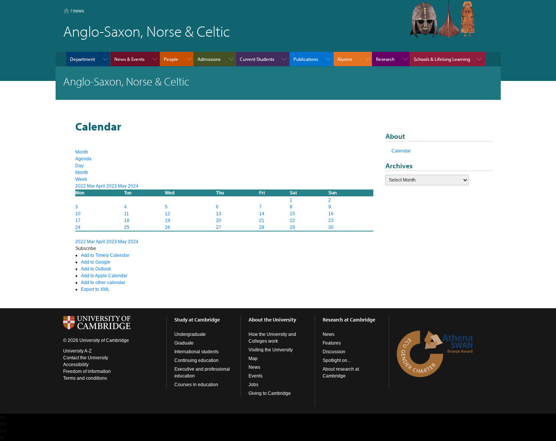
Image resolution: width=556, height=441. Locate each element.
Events (255, 376)
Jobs (253, 384)
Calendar (401, 151)
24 (78, 227)
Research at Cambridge (349, 319)
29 (292, 227)
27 (218, 227)
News (254, 367)
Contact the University (85, 357)
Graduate (184, 343)
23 (331, 220)
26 (167, 227)
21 (261, 220)
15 (292, 213)
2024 (133, 186)
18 (126, 220)
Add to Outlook (96, 269)
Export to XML (95, 289)
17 (78, 220)
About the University (272, 319)
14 (261, 213)
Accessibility (76, 364)
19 (167, 220)
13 (218, 213)
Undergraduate (190, 334)
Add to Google (95, 262)
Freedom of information (87, 371)
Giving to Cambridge (269, 393)
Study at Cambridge (197, 319)
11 (126, 213)
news (78, 11)
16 (331, 213)
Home (66, 11)
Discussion (334, 351)
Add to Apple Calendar (104, 275)
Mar (91, 186)
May (123, 186)
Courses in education (196, 384)
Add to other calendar (103, 282)
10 (78, 213)
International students (196, 351)
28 (261, 227)
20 (218, 220)
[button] (85, 248)
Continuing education (196, 360)
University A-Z (77, 351)
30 (331, 227)
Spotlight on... (337, 360)
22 (292, 220)
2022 (81, 186)
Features (332, 343)
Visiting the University (270, 349)
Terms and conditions (85, 378)
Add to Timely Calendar (105, 255)
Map (253, 358)
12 (167, 213)
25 (126, 227)
